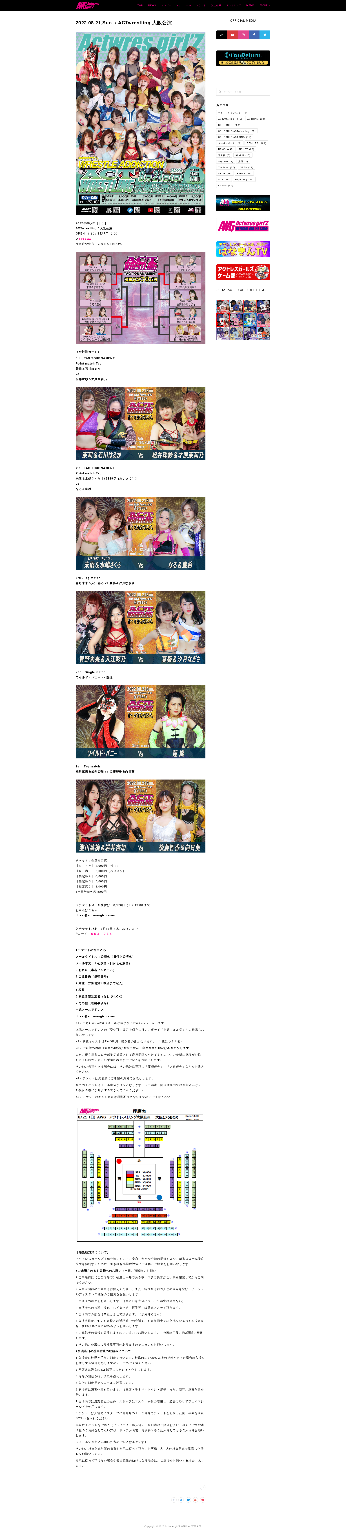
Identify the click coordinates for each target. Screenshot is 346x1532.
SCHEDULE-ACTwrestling (237, 131)
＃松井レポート (229, 143)
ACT (224, 179)
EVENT (244, 173)
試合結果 (216, 5)
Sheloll (242, 155)
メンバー (166, 5)
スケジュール (183, 5)
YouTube (226, 167)
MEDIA (250, 5)
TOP (140, 5)
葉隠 (243, 161)
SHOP (225, 173)
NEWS (152, 5)
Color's (225, 185)
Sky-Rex (225, 161)
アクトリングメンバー (232, 112)
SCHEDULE (229, 124)
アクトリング (234, 5)
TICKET (246, 149)
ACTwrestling (230, 118)
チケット (201, 5)
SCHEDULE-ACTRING (234, 136)
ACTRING (256, 118)
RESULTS (256, 143)
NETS (246, 167)
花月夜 (224, 155)
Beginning (244, 179)
